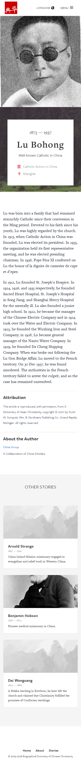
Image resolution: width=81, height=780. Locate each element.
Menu (64, 8)
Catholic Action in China (40, 166)
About (40, 750)
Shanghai (29, 173)
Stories (53, 750)
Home (27, 750)
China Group (11, 447)
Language (43, 8)
